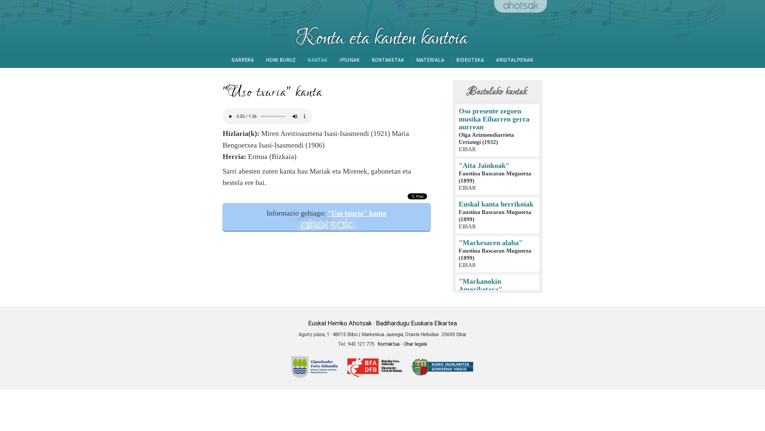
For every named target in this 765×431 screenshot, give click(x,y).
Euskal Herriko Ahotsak (340, 323)
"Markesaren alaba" (491, 243)
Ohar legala (415, 344)
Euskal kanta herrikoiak (496, 204)
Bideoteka (470, 60)
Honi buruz (281, 60)
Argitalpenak (514, 60)
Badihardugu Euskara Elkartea (416, 323)
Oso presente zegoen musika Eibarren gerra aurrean (494, 119)
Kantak (318, 60)
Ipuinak (349, 60)
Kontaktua (389, 344)
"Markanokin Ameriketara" (480, 285)
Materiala (430, 60)
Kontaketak (388, 60)
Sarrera (243, 60)
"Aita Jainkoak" (484, 165)
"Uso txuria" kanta (357, 213)
